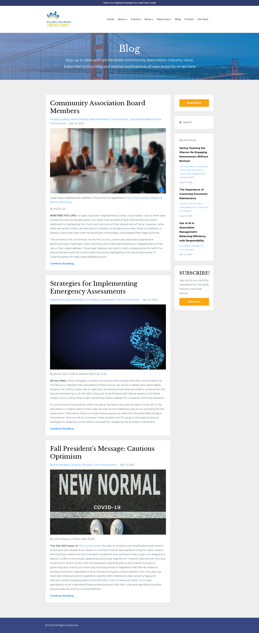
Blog (178, 19)
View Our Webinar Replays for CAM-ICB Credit (129, 2)
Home (110, 19)
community (201, 166)
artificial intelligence (192, 246)
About (121, 19)
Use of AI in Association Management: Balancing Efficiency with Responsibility (192, 232)
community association (191, 170)
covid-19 (75, 464)
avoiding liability (60, 119)
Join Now (202, 19)
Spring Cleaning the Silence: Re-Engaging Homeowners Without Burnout (193, 154)
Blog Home (194, 102)
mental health (186, 177)
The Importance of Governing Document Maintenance (193, 194)
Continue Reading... (62, 263)
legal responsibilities (141, 119)
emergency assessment (100, 299)
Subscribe (194, 301)
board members (99, 119)
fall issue (86, 464)
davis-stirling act (188, 207)
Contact (189, 19)
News (148, 19)
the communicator (128, 299)
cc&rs (182, 203)
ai (180, 246)
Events (135, 19)
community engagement (192, 173)
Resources (163, 19)
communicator (119, 119)
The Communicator (90, 545)
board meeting (80, 119)
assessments (57, 299)
